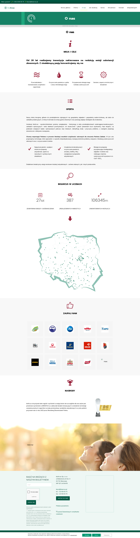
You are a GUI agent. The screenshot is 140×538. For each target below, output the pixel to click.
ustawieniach (73, 535)
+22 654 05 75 (63, 491)
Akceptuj (87, 535)
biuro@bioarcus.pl (32, 2)
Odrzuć (96, 535)
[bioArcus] (9, 8)
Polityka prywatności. (62, 506)
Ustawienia (106, 535)
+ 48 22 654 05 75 (18, 2)
